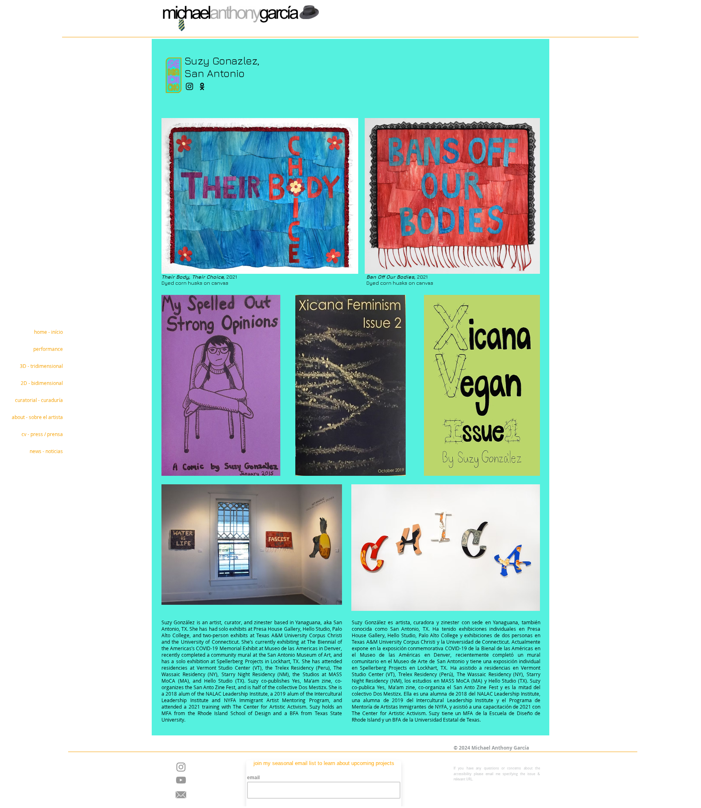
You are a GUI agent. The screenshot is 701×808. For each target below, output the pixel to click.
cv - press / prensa (42, 434)
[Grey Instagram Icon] (181, 767)
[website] (202, 86)
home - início (48, 332)
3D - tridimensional (41, 366)
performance (48, 349)
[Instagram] (189, 86)
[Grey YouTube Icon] (181, 780)
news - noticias (46, 451)
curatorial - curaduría (39, 400)
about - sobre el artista (37, 417)
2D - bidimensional (42, 383)
